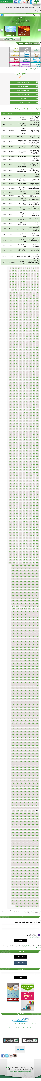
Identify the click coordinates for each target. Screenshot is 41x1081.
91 (37, 290)
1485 (33, 753)
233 (17, 331)
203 (27, 322)
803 (37, 505)
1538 (17, 772)
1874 (17, 903)
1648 (25, 816)
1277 (25, 671)
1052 (29, 584)
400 (31, 382)
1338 (33, 696)
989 (17, 560)
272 (37, 344)
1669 (25, 824)
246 (34, 336)
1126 (13, 611)
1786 (33, 871)
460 (10, 399)
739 (10, 483)
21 (18, 271)
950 (27, 549)
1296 (33, 680)
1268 (33, 669)
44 (15, 276)
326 (37, 361)
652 (31, 459)
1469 (13, 745)
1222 (21, 650)
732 (34, 483)
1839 (17, 890)
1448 (13, 737)
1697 (25, 835)
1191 (33, 639)
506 (37, 415)
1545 (17, 775)
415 (10, 385)
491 (27, 410)
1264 (21, 666)
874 (10, 524)
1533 (37, 772)
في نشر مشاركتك (21, 956)
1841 (37, 892)
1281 (37, 674)
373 (31, 374)
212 (27, 325)
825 (24, 511)
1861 (13, 898)
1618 (33, 805)
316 (10, 355)
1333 (25, 693)
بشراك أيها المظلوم (33, 188)
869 (27, 524)
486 (14, 407)
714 (34, 478)
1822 (29, 884)
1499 (33, 759)
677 (37, 467)
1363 (17, 704)
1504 (13, 759)
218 (37, 328)
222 (24, 328)
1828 (33, 887)
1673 (37, 827)
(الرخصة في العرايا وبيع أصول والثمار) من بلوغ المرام (33, 141)
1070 (13, 590)
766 (10, 491)
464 (27, 401)
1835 (33, 890)
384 (24, 377)
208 (10, 322)
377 (17, 374)
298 (10, 350)
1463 (37, 745)
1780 (29, 868)
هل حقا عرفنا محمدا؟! (35, 192)
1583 (33, 791)
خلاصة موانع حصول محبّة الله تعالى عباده (33, 240)
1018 (25, 571)
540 (14, 423)
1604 (33, 800)
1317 (33, 688)
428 (27, 391)
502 (20, 412)
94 (29, 290)
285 (24, 347)
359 (17, 369)
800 (17, 502)
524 (37, 421)
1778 (37, 868)
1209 (17, 644)
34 (13, 273)
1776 (17, 865)
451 (10, 396)
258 (24, 339)
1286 (17, 674)
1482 (17, 750)
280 (10, 344)
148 (31, 306)
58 (37, 281)
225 (14, 328)
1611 (33, 802)
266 (27, 341)
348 (24, 366)
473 (27, 404)
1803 (21, 876)
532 (10, 421)
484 (20, 407)
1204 (37, 644)
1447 (17, 737)
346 (31, 366)
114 (24, 295)
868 (31, 524)
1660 (33, 821)
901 (10, 532)
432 (14, 391)
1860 (17, 898)
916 (20, 538)
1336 (13, 693)
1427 (13, 729)
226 (10, 328)
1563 (29, 783)
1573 (17, 786)
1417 (25, 726)
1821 (33, 884)
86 (21, 287)
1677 (21, 827)
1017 (29, 571)
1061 (21, 587)
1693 (13, 832)
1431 (25, 731)
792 (14, 500)
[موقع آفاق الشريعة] (25, 49)
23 (13, 271)
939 (34, 546)
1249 (25, 661)
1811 (17, 879)
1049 (13, 581)
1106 (37, 606)
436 (31, 393)
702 (14, 472)
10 (18, 268)
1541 (33, 775)
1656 (21, 819)
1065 (33, 590)
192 (34, 320)
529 (20, 421)
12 (13, 268)
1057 (37, 587)
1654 (29, 819)
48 (35, 279)
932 (27, 543)
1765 (33, 862)
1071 (37, 592)
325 (10, 358)
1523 (21, 767)
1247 (33, 661)
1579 (21, 789)
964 (10, 551)
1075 (21, 592)
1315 (13, 685)
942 (24, 546)
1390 (21, 715)
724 (31, 481)
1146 (17, 620)
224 (17, 328)
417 (34, 388)
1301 (13, 680)
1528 (29, 770)
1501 (25, 759)
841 (31, 516)
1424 (25, 729)
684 (14, 467)
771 (24, 494)
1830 (25, 887)
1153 (17, 622)
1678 (17, 827)
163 (10, 309)
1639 (33, 813)
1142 (33, 620)
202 (31, 322)
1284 (25, 674)
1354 (25, 701)
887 (27, 530)
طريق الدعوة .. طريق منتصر (35, 214)
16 (32, 271)
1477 (37, 750)
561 (34, 431)
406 (10, 382)
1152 (21, 622)
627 (24, 451)
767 (37, 494)
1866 (21, 900)
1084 (13, 595)
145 (10, 303)
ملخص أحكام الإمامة (33, 199)
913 (31, 538)
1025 (25, 573)
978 (24, 557)
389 (37, 380)
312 (24, 355)
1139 (17, 617)
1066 (29, 590)
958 (31, 551)
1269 (29, 669)
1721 (13, 843)
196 (20, 320)
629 (17, 451)
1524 (17, 767)
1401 (33, 721)
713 (37, 478)
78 (13, 284)
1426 (17, 729)
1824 (21, 884)
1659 (37, 821)
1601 (17, 797)
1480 (25, 750)
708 (24, 475)
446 (27, 396)
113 (27, 295)
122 (27, 298)
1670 (21, 824)
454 (31, 399)
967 (31, 554)
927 (14, 541)
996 (24, 562)
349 (20, 366)
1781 (25, 868)
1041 (17, 579)
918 (14, 538)
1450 (33, 740)
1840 (13, 890)
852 (24, 519)
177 (24, 314)
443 (37, 396)
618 (24, 448)
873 (14, 524)
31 (21, 273)
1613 (25, 802)
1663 (21, 821)
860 (27, 522)
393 (24, 380)
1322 (13, 688)
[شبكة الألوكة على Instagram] (27, 2)
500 (27, 412)
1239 (37, 658)
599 (27, 442)
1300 (17, 680)
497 (37, 412)
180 (14, 314)
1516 (21, 764)
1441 (13, 734)
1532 (13, 770)
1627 (25, 808)
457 (20, 399)
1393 (37, 718)
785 (37, 500)
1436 (33, 734)
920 (37, 541)
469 (10, 401)
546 (24, 426)
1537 (21, 772)
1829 (29, 887)
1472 (29, 748)
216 (14, 325)
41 (24, 276)
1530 (21, 770)
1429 (33, 731)
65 (18, 281)
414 (14, 385)
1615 (17, 802)
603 (14, 442)
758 (37, 491)
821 (37, 511)
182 (37, 317)
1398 (17, 718)
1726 (21, 846)
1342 (17, 696)
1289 (33, 677)
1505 (37, 761)
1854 (13, 895)
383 (27, 377)
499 (31, 412)
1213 (29, 647)
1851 (25, 895)
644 (27, 456)
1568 (37, 786)
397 (10, 380)
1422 (33, 729)
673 (20, 464)
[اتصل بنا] (38, 11)
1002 (33, 565)
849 (34, 519)
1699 (17, 835)
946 (10, 546)
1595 (13, 794)
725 (27, 481)
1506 (33, 761)
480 (34, 407)
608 (27, 445)
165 (34, 312)
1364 (13, 704)
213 (24, 325)
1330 (37, 693)
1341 (21, 696)
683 (17, 467)
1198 (33, 641)
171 (14, 312)
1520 (33, 767)
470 (37, 404)
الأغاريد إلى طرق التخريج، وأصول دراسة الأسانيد (34, 151)
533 (37, 423)
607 (31, 445)
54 (18, 279)
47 (37, 279)
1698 (21, 835)
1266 (13, 666)
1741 (17, 851)
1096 (21, 601)
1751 (33, 857)
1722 (37, 846)
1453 (21, 740)
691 (20, 470)
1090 (17, 598)
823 (31, 511)
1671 (17, 824)
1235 (25, 655)
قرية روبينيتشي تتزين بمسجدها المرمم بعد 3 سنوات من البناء (20, 1026)
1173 (21, 631)
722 (37, 481)
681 (24, 467)
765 (14, 491)
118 (10, 295)
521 (17, 418)
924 (24, 541)
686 (37, 470)
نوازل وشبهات (25, 90)
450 (14, 396)
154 (10, 306)
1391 (17, 715)
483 (24, 407)
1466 (25, 745)
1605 (29, 800)
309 (34, 355)
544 (31, 426)
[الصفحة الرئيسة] (40, 8)
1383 (21, 712)
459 (14, 399)
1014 (13, 568)
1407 (37, 723)
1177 (33, 633)
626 (27, 451)
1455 (13, 740)
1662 (25, 821)
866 (37, 524)
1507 (29, 761)
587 (37, 440)
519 (24, 418)
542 (37, 426)
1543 (25, 775)
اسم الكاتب (23, 113)
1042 (13, 579)
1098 (13, 601)
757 (10, 489)
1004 (25, 565)
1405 (17, 721)
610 (20, 445)
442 (10, 393)
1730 (33, 849)
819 (14, 508)
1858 (25, 898)
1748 (17, 854)
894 (34, 532)
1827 (37, 887)
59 (35, 281)
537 (24, 423)
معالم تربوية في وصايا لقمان (34, 164)
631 (10, 451)
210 (34, 325)
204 (24, 322)
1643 (17, 813)
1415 (33, 726)
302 (27, 352)
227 (37, 331)
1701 (37, 838)
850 (31, 519)
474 (24, 404)
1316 (37, 688)
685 (10, 467)
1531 (17, 770)
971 (17, 554)
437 (27, 393)
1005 (21, 565)
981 (14, 557)
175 (31, 314)
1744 (33, 854)
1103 (21, 603)
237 (34, 333)
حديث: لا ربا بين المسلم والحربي (34, 136)
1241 (29, 658)
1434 (13, 731)
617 (27, 448)
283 (31, 347)
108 (14, 292)
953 (17, 549)
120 (34, 298)
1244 (17, 658)
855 (14, 519)
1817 (21, 881)
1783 (17, 868)
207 (14, 322)
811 (10, 505)
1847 (13, 892)
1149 (33, 622)
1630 (13, 808)
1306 (21, 682)
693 (14, 470)
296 (17, 350)
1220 (29, 650)
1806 (37, 879)
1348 (21, 699)
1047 (21, 581)
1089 (21, 598)
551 (37, 429)
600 (24, 442)
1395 (29, 718)
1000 (10, 562)
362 (37, 372)
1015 (37, 571)
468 (14, 401)
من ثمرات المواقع (25, 102)
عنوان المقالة (35, 113)
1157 (29, 625)
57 (10, 279)
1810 (21, 879)
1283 (29, 674)
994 (31, 562)
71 (32, 284)
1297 (29, 680)
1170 (33, 631)
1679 (13, 827)
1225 (37, 652)
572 (27, 434)
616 (31, 448)
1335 (17, 693)
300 (34, 352)
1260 (37, 666)
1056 (13, 584)
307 (10, 352)
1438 (25, 734)
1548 (33, 778)
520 (20, 418)
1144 (25, 620)
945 (14, 546)
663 (24, 461)
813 (34, 508)
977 (27, 557)
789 (24, 500)
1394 (33, 718)
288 (14, 347)
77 (15, 284)
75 (21, 284)
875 (37, 527)
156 (34, 309)
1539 (13, 772)
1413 (13, 723)
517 (31, 418)
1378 (13, 710)
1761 (21, 860)
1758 (33, 860)
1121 (33, 611)
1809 (25, 879)
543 (34, 426)
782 (17, 497)
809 (17, 505)
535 (31, 423)
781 (20, 497)
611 (17, 445)
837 (14, 513)
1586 (21, 791)
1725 (25, 846)
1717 (29, 843)
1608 (17, 800)
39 (29, 276)
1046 (25, 581)
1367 (29, 707)
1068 (21, 590)
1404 (21, 721)
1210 (13, 644)
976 (31, 557)
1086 (33, 598)
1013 (17, 568)
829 (10, 511)
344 (37, 366)
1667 (33, 824)
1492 (33, 756)
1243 (21, 658)
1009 (33, 568)
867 (34, 524)
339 (24, 363)
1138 (21, 617)
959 (27, 551)
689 (27, 470)
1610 (37, 802)
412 (20, 385)
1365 (37, 707)
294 (24, 350)
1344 (37, 699)
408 (34, 385)
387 (14, 377)
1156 (33, 625)
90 (10, 287)
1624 (37, 808)
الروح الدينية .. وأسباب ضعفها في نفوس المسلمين (34, 118)
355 (31, 369)
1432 (21, 731)
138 (34, 303)
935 (17, 543)
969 (24, 554)
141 (24, 303)
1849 (33, 895)
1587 (17, 791)
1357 (13, 701)
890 (17, 530)
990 (14, 560)
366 (24, 372)
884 (37, 530)
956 (37, 551)
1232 (37, 655)
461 (37, 401)
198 (14, 320)
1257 (21, 663)
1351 (37, 701)
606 (34, 445)
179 (17, 314)
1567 (13, 783)
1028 (13, 573)
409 (31, 385)
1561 (37, 783)
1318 (29, 688)
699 (24, 472)
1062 (17, 587)
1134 (37, 617)
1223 (17, 650)
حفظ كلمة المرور (32, 935)
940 (31, 546)
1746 (25, 854)
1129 (29, 614)
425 (37, 391)
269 (17, 341)
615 (34, 448)
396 (14, 380)
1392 (13, 715)
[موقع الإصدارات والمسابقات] (25, 65)
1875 (13, 903)
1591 (29, 794)
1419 (17, 726)
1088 (25, 598)
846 (14, 516)
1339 (29, 696)
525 (34, 421)
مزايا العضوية (28, 945)
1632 (33, 810)
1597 (33, 797)
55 (15, 279)
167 (27, 312)
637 (20, 453)
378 (14, 374)
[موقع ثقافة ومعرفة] (14, 49)
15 (35, 271)
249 (24, 336)
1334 (21, 693)
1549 (29, 778)
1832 (17, 887)
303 (24, 352)
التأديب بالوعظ (35, 250)
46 (10, 276)
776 (37, 497)
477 (14, 404)
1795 (25, 873)
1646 (33, 816)
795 (34, 502)
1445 (25, 737)
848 (37, 519)
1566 (17, 783)
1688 (33, 832)
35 (10, 273)
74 (24, 284)
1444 (29, 737)
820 (10, 508)
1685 (17, 830)
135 (14, 301)
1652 (37, 819)
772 (20, 494)
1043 (37, 581)
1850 (29, 895)
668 (37, 464)
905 (27, 535)
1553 (13, 778)
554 (27, 429)
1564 (25, 783)
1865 (25, 900)
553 (31, 429)
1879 (25, 906)
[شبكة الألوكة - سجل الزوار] (25, 8)
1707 (13, 838)
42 (21, 276)
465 (24, 401)
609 (24, 445)
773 (17, 494)
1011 (25, 568)
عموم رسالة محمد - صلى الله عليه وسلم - (33, 208)
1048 (17, 581)
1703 (29, 838)
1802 (25, 876)
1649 (21, 816)
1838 (21, 890)
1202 (17, 641)
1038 (29, 579)
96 (24, 290)
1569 (33, 786)
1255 (29, 663)
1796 (21, 873)
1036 (37, 579)
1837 (25, 890)
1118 (17, 609)
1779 (33, 868)
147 (34, 306)
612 (14, 445)
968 (27, 554)
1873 (21, 903)
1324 (33, 690)
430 (20, 391)
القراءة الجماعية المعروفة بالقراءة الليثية (34, 124)
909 (14, 535)
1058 (33, 587)
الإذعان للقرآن (35, 179)
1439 (21, 734)
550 (10, 426)
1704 (25, 838)
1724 (29, 846)
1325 (29, 690)
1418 (21, 726)
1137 (25, 617)
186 (24, 317)
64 (21, 281)
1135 (33, 617)
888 (24, 530)
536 (27, 423)
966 (34, 554)
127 (10, 298)
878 (27, 527)
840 (34, 516)
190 (10, 317)
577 (10, 434)
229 (31, 331)
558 (14, 429)
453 (34, 399)
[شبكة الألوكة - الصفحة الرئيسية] (31, 8)
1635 (21, 810)
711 (14, 475)
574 (20, 434)
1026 (21, 573)
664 (20, 461)
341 (17, 363)
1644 (13, 813)
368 (17, 372)
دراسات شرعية (25, 86)
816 (24, 508)
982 (10, 557)
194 (27, 320)
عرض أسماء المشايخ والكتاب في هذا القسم (26, 108)
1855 (37, 898)
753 (24, 489)
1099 (37, 603)
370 (10, 372)
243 (14, 333)
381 (34, 377)
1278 (21, 671)
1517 (17, 764)
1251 (17, 661)
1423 (29, 729)
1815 (29, 881)
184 (31, 317)
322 (20, 358)
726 (24, 481)
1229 (21, 652)
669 (34, 464)
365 (27, 372)
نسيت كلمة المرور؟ (35, 937)
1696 (29, 835)
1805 (13, 876)
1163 (33, 628)
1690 (25, 832)
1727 (17, 846)
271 (10, 341)
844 (20, 516)
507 (34, 415)
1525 (13, 767)
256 (31, 339)
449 (17, 396)
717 (24, 478)
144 (14, 303)
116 (17, 295)
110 (37, 295)
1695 (33, 835)
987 (24, 560)
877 (31, 527)
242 (17, 333)
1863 (33, 900)
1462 (13, 742)
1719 (21, 843)
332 (17, 361)
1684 (21, 830)
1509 (21, 761)
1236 (21, 655)
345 (34, 366)
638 (17, 453)
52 (24, 279)
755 (17, 489)
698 (27, 472)
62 (26, 281)
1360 (29, 704)
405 (14, 382)
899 (17, 532)
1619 (29, 805)
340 (20, 363)
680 (27, 467)
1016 (33, 571)
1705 (21, 838)
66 (15, 281)
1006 (17, 565)
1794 (29, 873)
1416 (29, 726)
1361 (25, 704)
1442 (37, 737)
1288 (37, 677)
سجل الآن (38, 947)
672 (24, 464)
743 (27, 486)
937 (10, 543)
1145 (21, 620)
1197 (37, 641)
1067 (25, 590)
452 (37, 399)
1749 (13, 854)
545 (27, 426)
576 (14, 434)
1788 (25, 871)
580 (31, 437)
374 (27, 374)
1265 (17, 666)
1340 (25, 696)
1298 (25, 680)
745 (20, 486)
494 (17, 410)
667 (10, 461)
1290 (29, 677)
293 (27, 350)
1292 (21, 677)
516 (34, 418)
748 (10, 486)
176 (27, 314)
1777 (13, 865)
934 (20, 543)
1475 (17, 748)
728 (17, 481)
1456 (37, 742)
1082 (21, 595)
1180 (21, 633)
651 (34, 459)
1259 (13, 663)
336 (34, 363)
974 (37, 557)
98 (18, 290)
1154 (13, 622)
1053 (25, 584)
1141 (37, 620)
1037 (33, 579)
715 (31, 478)
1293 (17, 677)
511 (20, 415)
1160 (17, 625)
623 (37, 451)
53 (21, 279)
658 (10, 459)
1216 (17, 647)
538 (20, 423)
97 (21, 290)
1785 (37, 871)
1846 (17, 892)
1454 (17, 740)
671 (27, 464)
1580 (17, 789)
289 (10, 347)
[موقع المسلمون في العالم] (35, 60)
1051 (33, 584)
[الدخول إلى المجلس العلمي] (27, 43)
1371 (13, 707)
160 (20, 309)
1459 (25, 742)
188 (17, 317)
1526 (37, 770)
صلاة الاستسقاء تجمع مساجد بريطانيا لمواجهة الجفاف (20, 1030)
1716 (33, 843)
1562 (33, 783)
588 (34, 440)
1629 (17, 808)
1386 (37, 715)
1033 (21, 576)
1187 (21, 636)
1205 (33, 644)
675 (14, 464)
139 (31, 303)
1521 (29, 767)
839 (37, 516)
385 (20, 377)
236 (37, 333)
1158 (25, 625)
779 (27, 497)
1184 (33, 636)
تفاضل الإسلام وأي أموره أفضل (34, 234)
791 (17, 500)
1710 (29, 840)
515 (37, 418)
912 (34, 538)
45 (13, 276)
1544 (21, 775)
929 (37, 543)
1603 (37, 800)
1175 (13, 631)
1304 (29, 682)
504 (14, 412)
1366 (33, 707)
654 (24, 459)
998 (17, 562)
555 (24, 429)
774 (14, 494)
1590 (33, 794)
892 (10, 530)
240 (24, 333)
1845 (21, 892)
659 (37, 461)
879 (24, 527)
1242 (25, 658)
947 (37, 549)
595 (10, 440)
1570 (29, 786)
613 (10, 445)
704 (37, 475)
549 (14, 426)
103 (31, 292)
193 (31, 320)
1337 (37, 696)
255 (34, 339)
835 (20, 513)
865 (10, 522)
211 (31, 325)
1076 (17, 592)
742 (31, 486)
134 (17, 301)
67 (13, 281)
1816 (25, 881)
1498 (37, 759)
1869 (37, 903)
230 (27, 331)
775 (10, 494)
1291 (25, 677)
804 (34, 505)
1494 (25, 756)
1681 (33, 830)
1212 (33, 647)
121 (31, 298)
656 (17, 459)
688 (31, 470)
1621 (21, 805)
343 (10, 363)
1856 (33, 898)
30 (24, 273)
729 (14, 481)
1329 (13, 690)
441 (14, 393)
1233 (33, 655)
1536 (25, 772)
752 (27, 489)
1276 (29, 671)
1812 (13, 879)
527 (27, 421)
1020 (17, 571)
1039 (25, 579)
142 (20, 303)
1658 (13, 819)
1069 (17, 590)
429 (24, 391)
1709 (33, 840)
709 (20, 475)
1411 (21, 723)
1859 (21, 898)
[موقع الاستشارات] (14, 54)
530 (17, 421)
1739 (25, 851)
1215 (21, 647)
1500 (29, 759)
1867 (17, 900)
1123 (25, 611)
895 (31, 532)
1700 (13, 835)
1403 (25, 721)
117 (14, 295)
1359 (33, 704)
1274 (37, 671)
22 (15, 271)
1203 (13, 641)
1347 (25, 699)
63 (24, 281)
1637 (14, 810)
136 (10, 301)
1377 (17, 710)
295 (20, 350)
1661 (29, 821)
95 (26, 290)
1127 (37, 614)
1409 (29, 723)
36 (37, 276)
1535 (29, 772)
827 (17, 511)
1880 (21, 906)
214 (20, 325)
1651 (13, 816)
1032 (25, 576)
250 (20, 336)
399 (34, 382)
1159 (21, 625)
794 (37, 502)
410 (27, 385)
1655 (25, 819)
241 (20, 333)
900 (14, 532)
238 (31, 333)
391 (31, 380)
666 (14, 461)
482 (27, 407)
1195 (17, 639)
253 (10, 336)
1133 (13, 614)
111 (34, 295)
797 (27, 502)
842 (27, 516)
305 (17, 352)
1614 (21, 802)
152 (17, 306)
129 (34, 301)
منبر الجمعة (25, 94)
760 (31, 491)
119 (37, 298)
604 (10, 442)
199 (10, 320)
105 (24, 292)
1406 (13, 721)
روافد (24, 98)
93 (32, 290)
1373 (33, 710)
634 (31, 453)
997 (20, 562)
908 (17, 535)
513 (14, 415)
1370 (17, 707)
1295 (37, 680)
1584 (29, 791)
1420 (13, 726)
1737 (33, 851)
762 (24, 491)
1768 (21, 862)
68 (10, 281)
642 (34, 456)
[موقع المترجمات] (14, 65)
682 (20, 467)
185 (27, 317)
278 (17, 344)
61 (29, 281)
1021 (13, 571)
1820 (37, 884)
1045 (29, 581)
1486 (29, 753)
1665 (13, 821)
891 (14, 530)
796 (31, 502)
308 (37, 355)
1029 (37, 576)
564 (24, 431)
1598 (29, 797)
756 (14, 489)
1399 (13, 718)
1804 (17, 876)
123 (24, 298)
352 (10, 366)
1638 (37, 813)
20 (21, 271)
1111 (17, 606)
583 (20, 437)
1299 (21, 680)
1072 (33, 592)
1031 (29, 576)
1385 (13, 712)
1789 (21, 871)
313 (20, 355)
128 (37, 301)
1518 (13, 764)
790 (20, 500)
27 (32, 273)
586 (10, 437)
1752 (29, 857)
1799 (37, 876)
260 (17, 339)
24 (10, 271)
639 (14, 453)
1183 (37, 636)
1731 (29, 849)
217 (10, 325)
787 (31, 500)
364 (31, 372)
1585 (25, 791)
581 (27, 437)
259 (20, 339)
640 (10, 453)
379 (10, 374)
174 (34, 314)
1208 (21, 644)
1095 (25, 601)
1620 (25, 805)
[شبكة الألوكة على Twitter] (19, 2)
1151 (25, 622)
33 (15, 273)
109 (10, 292)
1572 (21, 786)
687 (34, 470)
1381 (29, 712)
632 (37, 453)
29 (26, 273)
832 (31, 513)
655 (20, 459)
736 (20, 483)
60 (32, 281)
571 (31, 434)
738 (14, 483)
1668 (29, 824)
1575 (37, 789)
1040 (21, 579)
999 (14, 562)
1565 (21, 783)
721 (10, 478)
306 (14, 352)
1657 (17, 819)
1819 (13, 881)
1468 (17, 745)
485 (17, 407)
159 (24, 309)
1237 (17, 655)
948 (34, 549)
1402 (29, 721)
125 (17, 298)
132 (24, 301)
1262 (29, 666)
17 (29, 271)
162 (14, 309)
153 (14, 306)
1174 (17, 631)
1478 (33, 750)
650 (37, 459)
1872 (25, 903)
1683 (25, 830)
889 (20, 530)
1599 (25, 797)
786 (34, 500)
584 (17, 437)
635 (27, 453)
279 (14, 344)
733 (31, 483)
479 (37, 407)
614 (37, 448)
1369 (21, 707)
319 (31, 358)
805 (31, 505)
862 (20, 522)
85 (24, 287)
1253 (37, 663)
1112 (13, 606)
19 (24, 271)
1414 (37, 726)
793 (10, 500)
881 (17, 527)
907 (20, 535)
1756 (13, 857)
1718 (25, 843)
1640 (29, 813)
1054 (21, 584)
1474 (21, 748)
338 (27, 363)
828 (14, 511)
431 (17, 391)
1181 (17, 633)
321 (24, 358)
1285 (21, 674)
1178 (29, 633)
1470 (37, 748)
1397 (21, 718)
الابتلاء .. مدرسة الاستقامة (34, 175)
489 (34, 410)
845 (17, 516)
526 (31, 421)
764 (17, 491)
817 (20, 508)
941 (27, 546)
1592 (25, 794)
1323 (37, 690)
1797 (17, 873)
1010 (29, 568)
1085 (37, 598)
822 (34, 511)
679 (31, 467)
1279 (17, 671)
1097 (17, 601)
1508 (25, 761)
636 (24, 453)
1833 (13, 887)
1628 (21, 808)
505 (10, 412)
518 (27, 418)
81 (35, 287)
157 (31, 309)
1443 (33, 737)
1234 (29, 655)
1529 (25, 770)
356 (27, 369)
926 (17, 541)
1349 (17, 699)
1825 (17, 884)
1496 (17, 756)
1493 (29, 756)
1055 (17, 584)
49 (32, 279)
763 (20, 491)
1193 (25, 639)
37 (35, 276)
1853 (17, 895)
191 (37, 320)
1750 (37, 857)
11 (16, 268)
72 (29, 284)
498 (34, 412)
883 (10, 527)
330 (24, 361)
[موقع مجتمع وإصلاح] (35, 54)
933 (24, 543)
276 (24, 344)
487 (10, 407)
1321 (17, 688)
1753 (25, 857)
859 (31, 522)
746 (17, 486)
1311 (29, 685)
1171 (29, 631)
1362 (21, 704)
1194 (21, 639)
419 (27, 388)
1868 (13, 900)
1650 (17, 816)
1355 (21, 701)
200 (37, 322)
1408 (33, 723)
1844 (25, 892)
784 (10, 497)
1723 (33, 846)
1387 (33, 715)
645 (24, 456)
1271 (21, 669)
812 (37, 508)
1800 (33, 876)
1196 (13, 639)
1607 (21, 800)
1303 (33, 682)
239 (27, 333)
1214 (25, 647)
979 (20, 557)
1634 (25, 810)
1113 (37, 609)
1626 (29, 808)
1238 (13, 655)
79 (10, 284)
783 (14, 497)
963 (14, 551)
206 (17, 322)
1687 (37, 832)
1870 (33, 903)
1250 (21, 661)
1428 (37, 731)
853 (20, 519)
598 (31, 442)
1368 (25, 707)
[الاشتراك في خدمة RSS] (35, 8)
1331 (33, 693)
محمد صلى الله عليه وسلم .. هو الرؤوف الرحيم (33, 170)
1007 (13, 565)
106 (20, 292)
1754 (21, 857)
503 (17, 412)
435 (34, 393)
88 (15, 287)
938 (37, 546)
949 (31, 549)
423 (14, 388)
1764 (37, 862)
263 (37, 341)
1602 (13, 797)
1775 (21, 865)
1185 (29, 636)
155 (37, 309)
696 (34, 472)
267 (24, 341)
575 (17, 434)
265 (31, 341)
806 (27, 505)
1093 (33, 601)
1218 (37, 650)
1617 (37, 805)
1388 (29, 715)
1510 (17, 761)
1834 (37, 890)
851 (27, 519)
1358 (37, 704)
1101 (29, 603)
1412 (17, 723)
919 (10, 538)
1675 (29, 827)
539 (17, 423)
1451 (29, 740)
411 (24, 385)
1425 (21, 729)
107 (17, 292)
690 (24, 470)
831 (34, 513)
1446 (21, 737)
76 (18, 284)
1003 (29, 565)
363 (34, 372)
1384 (17, 712)
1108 (29, 606)
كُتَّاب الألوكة (20, 1014)
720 (14, 478)
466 (20, 401)
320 (27, 358)
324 (14, 358)
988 (20, 560)
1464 (33, 745)
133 (20, 301)
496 (10, 410)
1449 (37, 740)
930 (34, 543)
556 (20, 429)
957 (34, 551)
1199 (29, 641)
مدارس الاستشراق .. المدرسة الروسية (33, 203)
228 (34, 331)
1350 (13, 699)
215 (17, 325)
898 (20, 532)
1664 (17, 821)
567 (14, 431)
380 (37, 377)
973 (10, 554)
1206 (29, 644)
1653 (33, 819)
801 (14, 502)
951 (24, 549)
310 (31, 355)
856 (10, 519)
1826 (13, 884)
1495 (21, 756)
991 (10, 560)
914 (27, 538)
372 (34, 374)
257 (27, 339)
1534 (33, 772)
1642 (21, 813)
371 (37, 374)
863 (17, 522)
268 (20, 341)
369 (14, 372)
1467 (21, 745)
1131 (21, 614)
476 (17, 404)
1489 (17, 753)
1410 (25, 723)
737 (17, 483)
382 (31, 377)
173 (37, 314)
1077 (13, 592)
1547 (37, 778)
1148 (37, 622)
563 (27, 431)
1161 (13, 625)
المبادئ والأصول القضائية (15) (34, 130)
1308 (13, 682)
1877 (33, 906)
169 (20, 312)
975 (34, 557)
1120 (37, 611)
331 (20, 361)
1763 (13, 860)
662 (27, 461)
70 (35, 284)
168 (24, 312)
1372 (37, 710)
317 (37, 358)
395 (17, 380)
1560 (13, 781)
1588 (13, 791)
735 (24, 483)
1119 (14, 609)
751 (31, 489)
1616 (13, 802)
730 (10, 481)
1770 (13, 862)
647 (17, 456)
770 (27, 494)
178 (20, 314)
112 (31, 295)
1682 (29, 830)
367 (20, 372)
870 (24, 524)
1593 (21, 794)
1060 (25, 587)
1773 (29, 865)
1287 (13, 674)
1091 (13, 598)
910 (10, 535)
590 (27, 440)
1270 (25, 669)
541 (10, 423)
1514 (29, 764)
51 (26, 279)
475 (20, 404)
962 (17, 551)
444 (34, 396)
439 (20, 393)
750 (34, 489)
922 (31, 541)
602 (17, 442)
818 (17, 508)
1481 (21, 750)
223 (20, 328)
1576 (33, 789)
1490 (13, 753)
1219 (33, 650)
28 (29, 273)
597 (34, 442)
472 (31, 404)
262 (10, 339)
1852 (21, 895)
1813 (37, 881)
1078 (37, 595)
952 (20, 549)
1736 (37, 851)
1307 (17, 682)
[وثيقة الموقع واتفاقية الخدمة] (13, 8)
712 (10, 475)
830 (37, 513)
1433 (17, 731)
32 (18, 273)
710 (17, 475)
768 (34, 494)
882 (14, 527)
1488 (21, 753)
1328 (17, 690)
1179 (25, 633)
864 (14, 522)
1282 (33, 674)
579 (34, 437)
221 (27, 328)
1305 (25, 682)
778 (31, 497)
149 (27, 306)
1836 (29, 890)
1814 (33, 881)
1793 (33, 873)
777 (34, 497)
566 (17, 431)
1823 (25, 884)
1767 (25, 862)
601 (20, 442)
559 (10, 429)
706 (31, 475)
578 (37, 437)
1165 (25, 628)
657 (14, 459)
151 (20, 306)
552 (34, 429)
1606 (25, 800)
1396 (25, 718)
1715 (37, 843)
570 (34, 434)
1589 (37, 794)
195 (24, 320)
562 (31, 431)
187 (20, 317)
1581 (13, 789)
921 (34, 541)
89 (13, 287)
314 (17, 355)
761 (27, 491)
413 (17, 385)
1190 (37, 639)
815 (27, 508)
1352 (33, 701)
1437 (29, 734)
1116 (25, 609)
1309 (37, 685)
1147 (13, 620)
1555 (33, 781)
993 (34, 562)
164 (37, 312)
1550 (25, 778)
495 (14, 410)
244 (10, 333)
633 (34, 453)
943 (20, 546)
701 (17, 472)
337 (31, 363)
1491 (37, 756)
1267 (37, 669)
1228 (25, 652)
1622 (17, 805)
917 (17, 538)
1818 (17, 881)
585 (14, 437)
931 (31, 543)
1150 (29, 622)
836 (17, 513)
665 (17, 461)
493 (20, 410)
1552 (17, 778)
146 (37, 306)
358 (20, 369)
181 (10, 314)
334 (10, 361)
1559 (17, 781)
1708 (37, 840)
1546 (13, 775)
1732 (25, 849)
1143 (29, 620)
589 (31, 440)
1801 (29, 876)
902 (37, 535)
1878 (29, 906)
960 (24, 551)
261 (14, 339)
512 (17, 415)
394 (20, 380)
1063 (13, 587)
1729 (37, 849)
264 (34, 341)
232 (20, 331)
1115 (29, 609)
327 (34, 361)
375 (24, 374)
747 (14, 486)
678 (34, 467)
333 (14, 361)
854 (17, 519)
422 (17, 388)
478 (10, 404)
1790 (17, 871)
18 (26, 271)
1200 (25, 641)
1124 (21, 611)
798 (24, 502)
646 (20, 456)
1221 (25, 650)
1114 (33, 609)
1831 (21, 887)
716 (27, 478)
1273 (13, 669)
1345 (33, 699)
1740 (21, 851)
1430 (29, 731)
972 (14, 554)
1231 (13, 652)
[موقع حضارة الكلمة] (25, 54)
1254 (33, 663)
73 (26, 284)
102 (34, 292)
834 (24, 513)
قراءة (4, 113)
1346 (29, 699)
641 (37, 456)
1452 (25, 740)
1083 (17, 595)
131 (27, 301)
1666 (37, 824)
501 (24, 412)
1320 (21, 688)
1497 (13, 756)
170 (17, 312)
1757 (37, 860)
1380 (33, 712)
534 (34, 423)
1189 (13, 636)
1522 (25, 767)
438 (24, 393)
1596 (37, 797)
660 (34, 461)
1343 (13, 696)
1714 (13, 840)
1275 (33, 671)
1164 (29, 628)
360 (14, 369)
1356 (17, 701)
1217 (13, 647)
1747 (21, 854)
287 (17, 347)
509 (27, 415)
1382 (25, 712)
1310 (33, 685)
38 (32, 276)
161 (17, 309)
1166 (21, 628)
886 (31, 530)
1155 (37, 625)
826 (20, 511)
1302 (37, 682)
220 (31, 328)
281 (37, 347)
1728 (13, 846)
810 (14, 505)
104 (27, 292)
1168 (13, 628)
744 (24, 486)
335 (37, 363)
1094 (29, 601)
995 (27, 562)
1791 (13, 871)
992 (37, 562)
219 (34, 328)
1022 (37, 573)
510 (24, 415)
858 (34, 522)
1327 (21, 690)
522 (14, 418)
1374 (29, 710)
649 (10, 456)
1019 (21, 571)
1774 (25, 865)
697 (31, 472)
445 (31, 396)
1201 (21, 641)
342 (14, 363)
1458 (29, 742)
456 (24, 399)
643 (31, 456)
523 (10, 418)
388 (10, 377)
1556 (29, 781)
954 (14, 549)
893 (37, 532)
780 (24, 497)
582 (24, 437)
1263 (25, 666)
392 (27, 380)
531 (14, 421)
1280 (13, 671)
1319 (25, 688)
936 (14, 543)
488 (37, 410)
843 (24, 516)
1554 (37, 781)
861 (24, 522)
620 (17, 448)
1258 (17, 663)
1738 (29, 851)
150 (24, 306)
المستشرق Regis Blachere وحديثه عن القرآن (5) (33, 228)
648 (14, 456)
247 (31, 336)
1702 (33, 838)
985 (31, 560)
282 (34, 347)
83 (29, 287)
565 (20, 431)
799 (20, 502)
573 (24, 434)
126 (14, 298)
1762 (17, 860)
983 (37, 560)
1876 (37, 906)
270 (14, 341)
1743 (37, 854)
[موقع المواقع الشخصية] (25, 60)
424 (10, 388)
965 (37, 554)
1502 (21, 759)
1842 (33, 892)
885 (34, 530)
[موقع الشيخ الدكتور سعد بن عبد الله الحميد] (20, 21)
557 (17, 429)
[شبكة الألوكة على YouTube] (23, 2)
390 (34, 380)
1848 (37, 895)
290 (37, 350)
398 (37, 382)
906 (24, 535)
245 (37, 336)
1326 (25, 690)
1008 (37, 568)
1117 (21, 609)
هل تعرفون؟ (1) (34, 196)
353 (37, 369)
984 (34, 560)
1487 (25, 753)
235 (10, 331)
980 (17, 557)
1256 (25, 663)
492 (24, 410)
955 (10, 549)
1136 (29, 617)
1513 (33, 764)
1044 (33, 581)
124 (20, 298)
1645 (37, 816)
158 (27, 309)
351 (14, 366)
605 (37, 445)
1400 (37, 721)
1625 (33, 808)
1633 (29, 810)
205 (20, 322)
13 (10, 268)
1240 (33, 658)
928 (10, 541)
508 (31, 415)
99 (15, 290)
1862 (37, 900)
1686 (13, 830)
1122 (29, 611)
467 (17, 401)
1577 (29, 789)
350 (17, 366)
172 (10, 312)
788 (27, 500)
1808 (29, 879)
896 (27, 532)
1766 (29, 862)
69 (37, 284)
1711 (25, 840)
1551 (21, 778)
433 (10, 391)
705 (34, 475)
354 (34, 369)
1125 (17, 611)
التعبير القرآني (35, 156)
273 (34, 344)
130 (31, 301)
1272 (17, 669)
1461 (17, 742)
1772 (33, 865)
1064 (37, 590)
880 (20, 527)
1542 (29, 775)
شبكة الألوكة (36, 69)
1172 (25, 631)
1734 (17, 849)
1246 (37, 661)
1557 (25, 781)
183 (34, 317)
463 (31, 401)
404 (17, 382)
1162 (37, 628)
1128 (33, 614)
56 (13, 279)
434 (37, 393)
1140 (13, 617)
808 (20, 505)
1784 (13, 868)
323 (17, 358)
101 (37, 292)
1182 (13, 633)
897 (24, 532)
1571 (25, 786)
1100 (33, 603)
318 (34, 358)
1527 (33, 770)
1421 (37, 729)
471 (34, 404)
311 (27, 355)
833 (27, 513)
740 (37, 486)
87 (18, 287)
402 (24, 382)
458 (17, 399)
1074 (25, 592)
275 (27, 344)
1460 (21, 742)
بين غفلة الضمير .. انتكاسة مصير (34, 159)
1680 (37, 830)
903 (34, 535)
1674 (33, 827)
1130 (25, 614)
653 (27, 459)
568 (10, 431)
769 (31, 494)
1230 (17, 652)
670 (31, 464)
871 (20, 524)
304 (20, 352)
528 (24, 421)
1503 (17, 759)
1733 (21, 849)
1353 (29, 701)
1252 (13, 661)
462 (34, 401)
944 (17, 546)
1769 (17, 862)
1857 (29, 898)
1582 (37, 791)
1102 (25, 603)
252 (14, 336)
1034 (17, 576)
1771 (37, 865)
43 (18, 276)
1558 (21, 781)
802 (10, 502)
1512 (37, 764)
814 (31, 508)
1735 (13, 849)
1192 (29, 639)
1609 (13, 800)
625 (31, 451)
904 (31, 535)
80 (37, 287)
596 (37, 442)
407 (37, 385)
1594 (17, 794)
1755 (17, 857)
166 (31, 312)
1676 (25, 827)
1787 (29, 871)
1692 (17, 832)
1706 (17, 838)
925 (20, 541)
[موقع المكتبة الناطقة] (35, 65)
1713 (17, 840)
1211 (37, 647)
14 (37, 271)
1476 (13, 748)
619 (20, 448)
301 (31, 352)
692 (17, 470)
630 (14, 451)
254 (37, 339)
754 (20, 489)
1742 (13, 851)
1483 (13, 750)
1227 (29, 652)
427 (31, 391)
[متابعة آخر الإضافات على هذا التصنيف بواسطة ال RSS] (20, 77)
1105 (13, 603)
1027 (17, 573)
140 (27, 303)
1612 (29, 802)
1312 (25, 685)
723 (34, 481)
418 (31, 388)
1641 (25, 813)
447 (24, 396)
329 (27, 361)
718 (20, 478)
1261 (33, 666)
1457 (33, 742)
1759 (29, 860)
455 (27, 399)
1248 (29, 661)
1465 (29, 745)
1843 (29, 892)
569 (37, 434)
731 (37, 483)
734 (27, 483)
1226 (33, 652)
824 (27, 511)
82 (32, 287)
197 (17, 320)
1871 (29, 903)
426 (34, 391)
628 (20, 451)
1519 (37, 767)
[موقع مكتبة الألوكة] (14, 60)
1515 (25, 764)
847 (10, 516)
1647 (29, 816)
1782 (21, 868)
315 (14, 355)
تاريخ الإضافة (11, 113)
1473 (25, 748)
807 (24, 505)
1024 (29, 573)
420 (24, 388)
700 (20, 472)
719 (17, 478)
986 (27, 560)
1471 (33, 748)
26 (35, 273)
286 (20, 347)
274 (31, 344)
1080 (29, 595)
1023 (33, 573)
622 (10, 448)
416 (37, 388)
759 (34, 491)
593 (17, 440)
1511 (13, 761)
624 (34, 451)
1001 (37, 565)
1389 (25, 715)
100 (13, 290)
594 (14, 440)
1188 (17, 636)
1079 (33, 595)
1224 (13, 650)
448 (20, 396)
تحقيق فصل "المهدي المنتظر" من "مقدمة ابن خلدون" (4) (33, 256)
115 (21, 295)
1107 (33, 606)
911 (37, 538)
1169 (37, 631)
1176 (37, 633)
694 (10, 470)
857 (37, 522)
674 (17, 464)
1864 (29, 900)
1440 (17, 734)
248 (27, 336)
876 (34, 527)
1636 (18, 810)
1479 (29, 750)
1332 (29, 693)
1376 (21, 710)
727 (20, 481)
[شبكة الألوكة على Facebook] (15, 2)
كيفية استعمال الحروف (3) (35, 245)
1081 (25, 595)
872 (17, 524)
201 (34, 322)
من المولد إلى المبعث (35, 146)
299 (37, 352)
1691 (21, 832)
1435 (37, 734)
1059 (29, 587)
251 (17, 336)
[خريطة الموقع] (38, 8)
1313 (21, 685)
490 (31, 410)
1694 (37, 835)
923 (27, 541)
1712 (21, 840)
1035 (13, 576)
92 (35, 290)
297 (14, 350)
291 (34, 350)
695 (37, 472)
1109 (25, 606)
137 (37, 303)
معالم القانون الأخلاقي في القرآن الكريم (33, 262)
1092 (37, 601)
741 (34, 486)
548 (17, 426)
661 (31, 461)
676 (10, 464)
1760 (25, 860)
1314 (17, 685)
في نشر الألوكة (21, 962)
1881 (17, 906)
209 (37, 325)
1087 (29, 598)
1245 (13, 658)
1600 (21, 797)
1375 (25, 710)
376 (20, 374)
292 (31, 350)
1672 (13, 824)
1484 (37, 753)
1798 (13, 873)
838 (10, 513)
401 (27, 382)
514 (10, 415)
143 (17, 303)
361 (10, 369)
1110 (21, 606)
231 (24, 331)
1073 (29, 592)
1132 (17, 614)
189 (14, 317)
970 (20, 554)
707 (27, 475)
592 (20, 440)
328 (31, 361)
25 (37, 273)
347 (27, 366)
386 (17, 377)
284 (27, 347)
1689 (29, 832)
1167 (17, 628)
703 (10, 472)
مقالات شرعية (25, 82)
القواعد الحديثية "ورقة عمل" (34, 183)
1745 (29, 854)
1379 (37, 712)
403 (20, 382)
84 (26, 287)
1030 (33, 576)
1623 (13, 805)
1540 (37, 775)
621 (14, 448)
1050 (37, 584)
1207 (25, 644)
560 (37, 431)
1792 (37, 873)
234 (14, 331)
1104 (17, 603)
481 (31, 407)
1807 (33, 879)
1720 (17, 843)
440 (17, 393)
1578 (25, 789)
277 (20, 344)
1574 (13, 786)
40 (26, 276)
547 (20, 426)
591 (24, 440)
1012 (21, 568)
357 (24, 369)
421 (20, 388)
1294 (13, 677)
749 (37, 489)
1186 (25, 636)
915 (24, 538)
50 (29, 279)
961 (20, 551)
